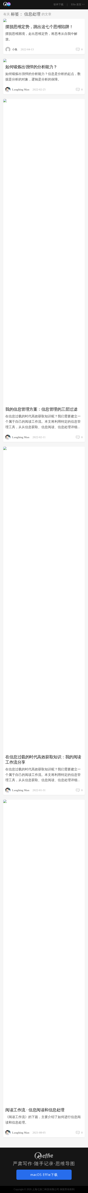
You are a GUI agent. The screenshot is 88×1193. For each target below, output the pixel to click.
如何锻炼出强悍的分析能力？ (31, 67)
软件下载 (58, 4)
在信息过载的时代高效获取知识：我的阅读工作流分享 (43, 759)
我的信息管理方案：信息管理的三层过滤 (41, 409)
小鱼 (14, 49)
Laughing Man (20, 89)
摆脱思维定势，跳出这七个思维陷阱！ (39, 26)
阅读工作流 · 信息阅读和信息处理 (34, 1110)
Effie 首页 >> (78, 4)
